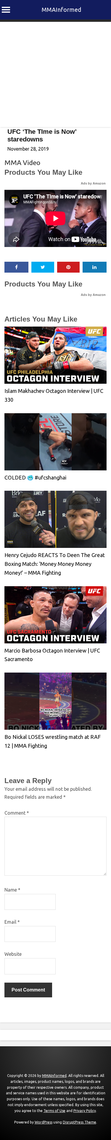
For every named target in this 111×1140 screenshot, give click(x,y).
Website (13, 954)
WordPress (43, 1122)
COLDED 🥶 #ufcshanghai (35, 477)
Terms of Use (54, 1111)
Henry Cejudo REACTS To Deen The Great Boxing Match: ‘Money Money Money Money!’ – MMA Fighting (54, 563)
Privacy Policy (84, 1111)
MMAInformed (61, 9)
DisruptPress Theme (79, 1122)
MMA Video (22, 162)
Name (12, 889)
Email (12, 922)
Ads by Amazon (93, 183)
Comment (16, 813)
